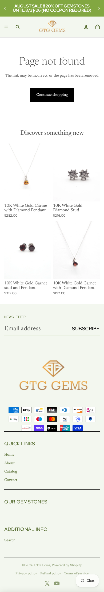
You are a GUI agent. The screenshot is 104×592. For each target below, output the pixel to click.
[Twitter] (47, 583)
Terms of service (76, 573)
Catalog (10, 472)
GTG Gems (42, 565)
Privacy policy (26, 573)
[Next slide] (98, 8)
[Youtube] (57, 583)
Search (9, 540)
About (9, 463)
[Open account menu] (86, 27)
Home (9, 455)
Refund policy (50, 573)
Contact (10, 480)
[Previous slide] (6, 8)
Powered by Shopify (67, 565)
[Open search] (17, 27)
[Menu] (6, 27)
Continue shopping (52, 95)
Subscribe (86, 328)
